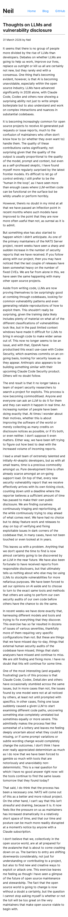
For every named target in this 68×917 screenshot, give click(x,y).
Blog (45, 11)
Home (32, 11)
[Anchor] (54, 30)
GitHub (60, 11)
